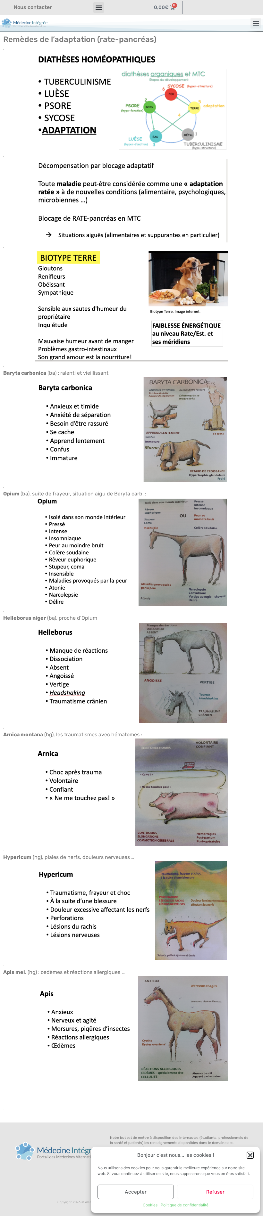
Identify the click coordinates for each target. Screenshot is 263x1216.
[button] (250, 1155)
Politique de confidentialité (184, 1205)
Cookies (150, 1205)
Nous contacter (33, 7)
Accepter (136, 1192)
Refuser (215, 1192)
